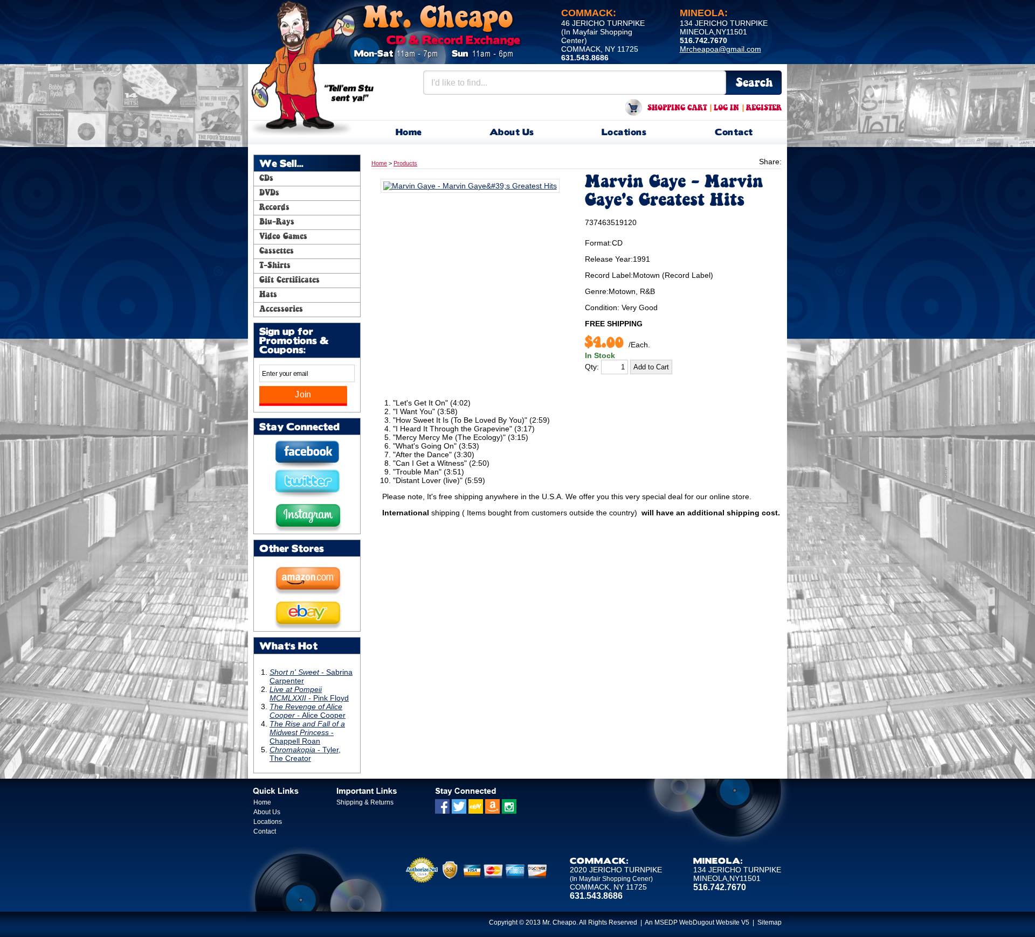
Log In (726, 108)
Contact (734, 133)
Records (274, 208)
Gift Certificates (289, 280)
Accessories (281, 309)
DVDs (269, 193)
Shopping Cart (677, 108)
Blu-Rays (276, 222)
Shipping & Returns (365, 802)
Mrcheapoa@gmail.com (720, 49)
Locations (624, 133)
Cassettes (276, 251)
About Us (511, 133)
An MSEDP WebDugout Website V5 (697, 922)
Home (409, 133)
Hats (268, 295)
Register (764, 108)
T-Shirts (275, 266)
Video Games (283, 237)
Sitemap (769, 922)
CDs (266, 178)
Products (405, 163)
